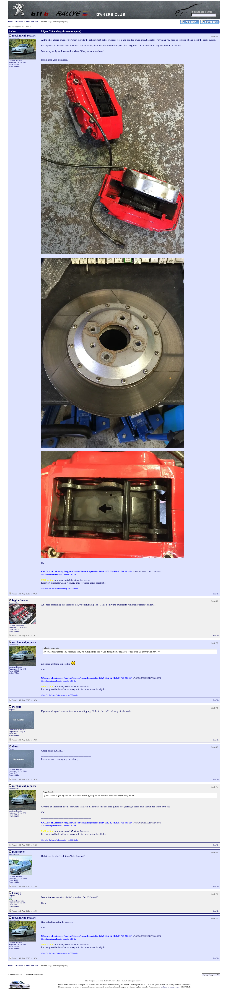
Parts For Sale (32, 21)
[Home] (18, 15)
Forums (19, 21)
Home (10, 21)
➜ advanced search (202, 12)
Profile (216, 594)
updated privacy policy (170, 987)
